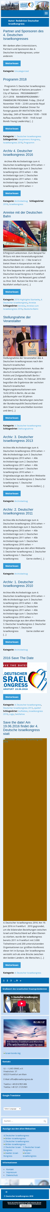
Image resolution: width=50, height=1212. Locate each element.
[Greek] (14, 1102)
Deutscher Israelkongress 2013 (18, 707)
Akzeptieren (25, 1206)
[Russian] (14, 1105)
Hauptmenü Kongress (29, 139)
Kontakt (10, 1169)
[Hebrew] (8, 1102)
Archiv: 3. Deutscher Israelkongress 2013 (18, 439)
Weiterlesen (11, 63)
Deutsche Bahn (31, 309)
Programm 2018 (15, 79)
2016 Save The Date (18, 658)
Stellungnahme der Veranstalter (17, 319)
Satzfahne (20, 714)
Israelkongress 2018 (13, 142)
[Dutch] (5, 1105)
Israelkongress (16, 204)
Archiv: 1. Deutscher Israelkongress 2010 (18, 584)
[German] (5, 1102)
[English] (11, 1102)
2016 (5, 204)
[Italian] (11, 1105)
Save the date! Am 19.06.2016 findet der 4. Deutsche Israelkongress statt (21, 728)
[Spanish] (17, 1105)
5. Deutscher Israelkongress (28, 136)
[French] (8, 1105)
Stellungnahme (25, 428)
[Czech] (17, 1102)
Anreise (32, 302)
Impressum (11, 1172)
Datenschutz (12, 1175)
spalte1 (37, 707)
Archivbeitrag (21, 201)
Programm (29, 142)
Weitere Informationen (34, 1204)
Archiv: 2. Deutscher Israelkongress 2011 (18, 511)
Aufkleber (23, 711)
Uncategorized (22, 71)
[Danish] (20, 1102)
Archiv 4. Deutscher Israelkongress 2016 (18, 152)
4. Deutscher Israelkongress (28, 425)
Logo (11, 714)
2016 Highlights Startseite (27, 299)
